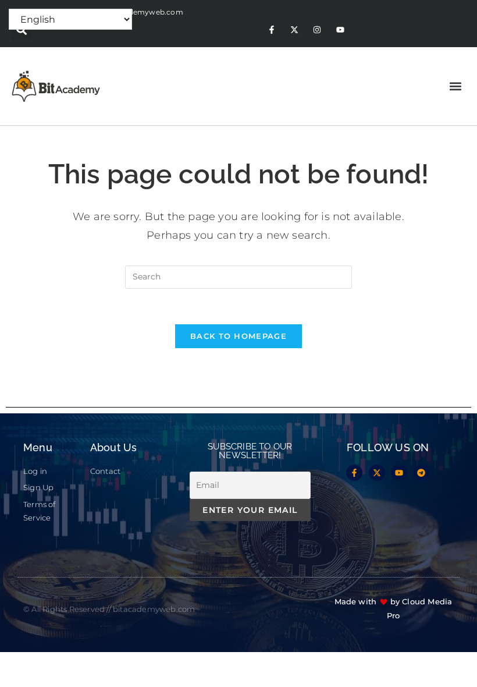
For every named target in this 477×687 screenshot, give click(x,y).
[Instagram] (317, 30)
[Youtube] (340, 30)
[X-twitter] (294, 30)
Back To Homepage (238, 336)
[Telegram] (421, 473)
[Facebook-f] (271, 30)
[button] (21, 30)
